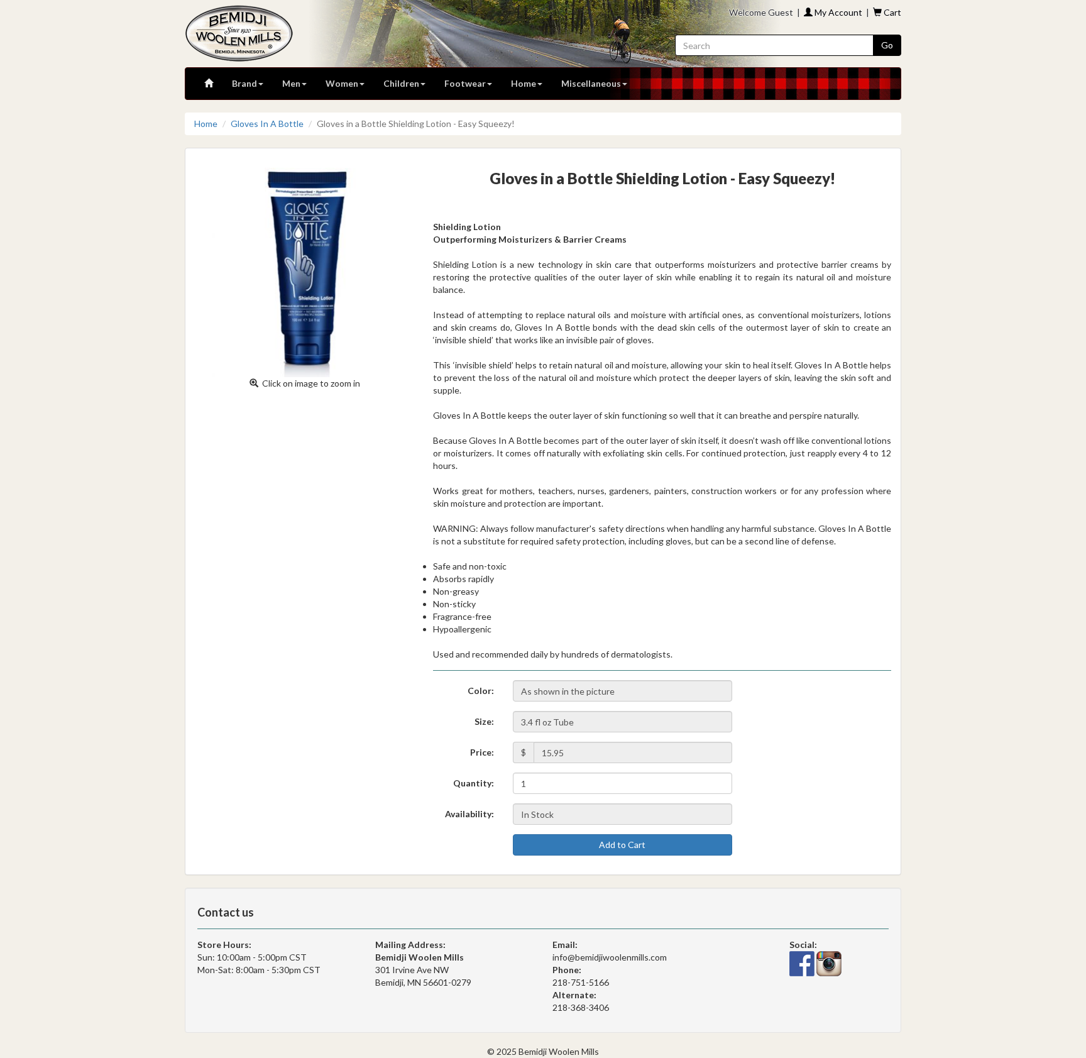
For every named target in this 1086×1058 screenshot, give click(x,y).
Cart (891, 12)
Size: (484, 721)
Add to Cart (622, 844)
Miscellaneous (591, 83)
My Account (837, 12)
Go (887, 45)
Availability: (469, 813)
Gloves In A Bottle (267, 123)
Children (401, 83)
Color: (481, 690)
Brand (244, 83)
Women (342, 83)
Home (523, 83)
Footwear (465, 83)
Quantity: (473, 783)
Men (291, 83)
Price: (482, 752)
